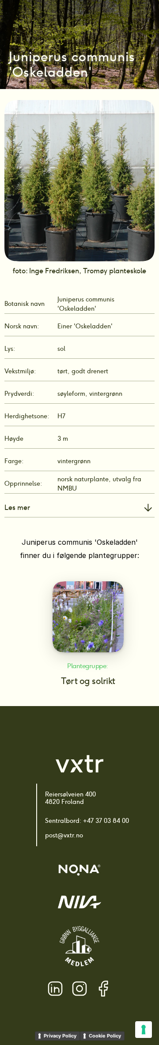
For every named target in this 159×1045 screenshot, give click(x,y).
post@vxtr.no (64, 835)
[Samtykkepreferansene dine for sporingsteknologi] (143, 1029)
